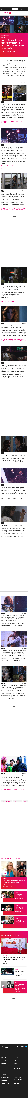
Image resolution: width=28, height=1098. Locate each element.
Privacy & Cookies (9, 1089)
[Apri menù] (2, 13)
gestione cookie (5, 1077)
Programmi (17, 1068)
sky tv (15, 1055)
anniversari (17, 801)
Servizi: (15, 1051)
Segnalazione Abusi (15, 1096)
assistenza (19, 1090)
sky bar (16, 1063)
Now (15, 1060)
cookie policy (17, 1077)
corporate (16, 1083)
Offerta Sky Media (5, 1083)
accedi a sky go (20, 1046)
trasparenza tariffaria (12, 1090)
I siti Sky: (3, 1051)
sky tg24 (3, 1057)
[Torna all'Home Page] (7, 13)
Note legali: (3, 1074)
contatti (23, 1090)
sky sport (3, 1055)
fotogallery (6, 801)
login (25, 9)
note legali (4, 1080)
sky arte (3, 1063)
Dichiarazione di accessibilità (18, 1080)
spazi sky (16, 1065)
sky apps (16, 1057)
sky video (3, 1060)
